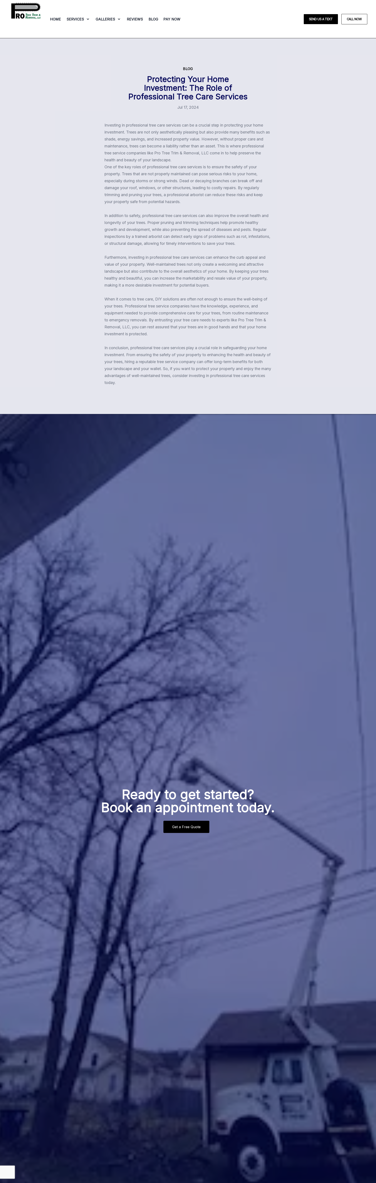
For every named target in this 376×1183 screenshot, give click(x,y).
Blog (153, 19)
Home (55, 19)
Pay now (171, 19)
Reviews (135, 19)
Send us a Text (321, 19)
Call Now (354, 19)
